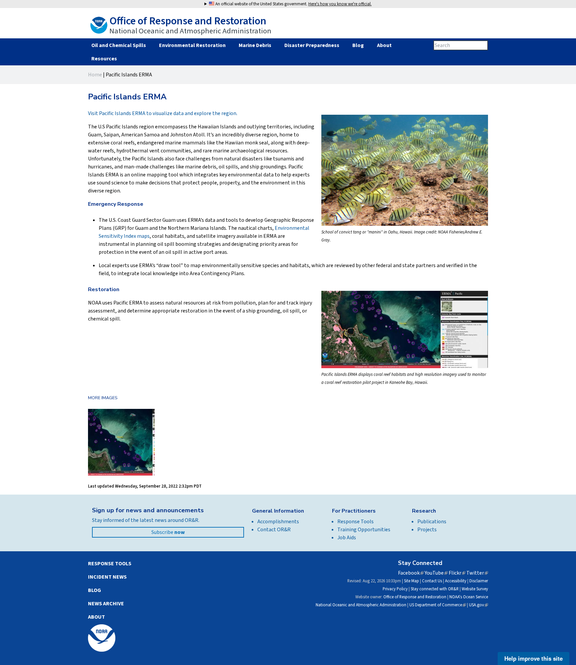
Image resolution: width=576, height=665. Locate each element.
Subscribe (168, 532)
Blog (358, 45)
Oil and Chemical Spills (118, 45)
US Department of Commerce (437, 605)
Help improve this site (533, 658)
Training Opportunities (363, 529)
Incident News (107, 577)
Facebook (411, 573)
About (384, 45)
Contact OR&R (274, 529)
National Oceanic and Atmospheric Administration (361, 605)
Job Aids (346, 537)
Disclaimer (478, 581)
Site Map (411, 581)
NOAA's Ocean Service (468, 597)
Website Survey (475, 589)
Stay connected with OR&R (435, 589)
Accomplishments (278, 521)
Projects (427, 529)
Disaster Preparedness (311, 45)
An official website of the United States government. (293, 4)
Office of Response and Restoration (414, 597)
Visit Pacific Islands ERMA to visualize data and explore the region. (162, 113)
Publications (431, 521)
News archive (106, 603)
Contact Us (432, 581)
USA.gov (478, 605)
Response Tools (355, 521)
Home (95, 74)
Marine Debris (255, 45)
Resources (104, 58)
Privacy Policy (395, 589)
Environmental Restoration (192, 45)
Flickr (457, 573)
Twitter (477, 573)
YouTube (436, 573)
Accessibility (455, 581)
